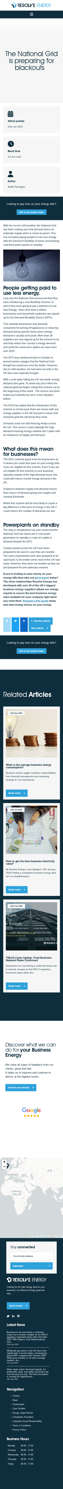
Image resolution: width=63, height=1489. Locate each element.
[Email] (18, 1316)
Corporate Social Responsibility (27, 1421)
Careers (16, 1396)
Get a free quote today (31, 212)
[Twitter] (8, 1316)
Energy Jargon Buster (23, 1413)
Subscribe (18, 1266)
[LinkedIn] (13, 1316)
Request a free (35, 601)
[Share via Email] (7, 624)
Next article (37, 628)
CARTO (60, 1237)
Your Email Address (23, 1256)
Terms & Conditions (22, 1425)
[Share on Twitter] (15, 624)
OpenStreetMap (43, 1237)
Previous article (42, 620)
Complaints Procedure (23, 1417)
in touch (42, 577)
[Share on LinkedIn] (24, 624)
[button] (4, 1161)
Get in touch (16, 1305)
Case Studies (19, 1408)
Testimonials (18, 1404)
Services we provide (19, 1087)
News (15, 1400)
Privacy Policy (19, 1430)
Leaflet (34, 1237)
